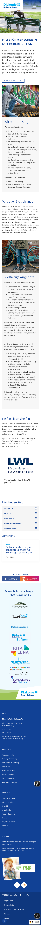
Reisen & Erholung (8, 775)
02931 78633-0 (9, 730)
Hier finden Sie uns (13, 81)
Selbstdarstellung (8, 798)
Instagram (31, 579)
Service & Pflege (8, 778)
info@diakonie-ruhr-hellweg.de (14, 736)
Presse (4, 818)
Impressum (8, 901)
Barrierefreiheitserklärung (14, 909)
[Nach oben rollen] (36, 920)
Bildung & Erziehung (9, 759)
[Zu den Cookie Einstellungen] (4, 920)
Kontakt (5, 826)
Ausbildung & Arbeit (9, 782)
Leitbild (5, 806)
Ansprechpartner (8, 814)
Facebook (13, 579)
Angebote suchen (8, 755)
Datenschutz (9, 905)
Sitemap (7, 914)
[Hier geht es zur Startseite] (11, 5)
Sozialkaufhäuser (8, 771)
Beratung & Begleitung (10, 763)
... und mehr (6, 810)
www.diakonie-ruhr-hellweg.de (13, 739)
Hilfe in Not (6, 767)
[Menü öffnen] (34, 6)
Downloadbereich (8, 822)
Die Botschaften (8, 802)
